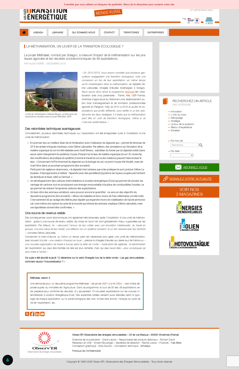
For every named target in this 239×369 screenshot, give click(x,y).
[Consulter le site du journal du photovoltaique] (189, 242)
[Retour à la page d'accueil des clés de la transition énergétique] (43, 10)
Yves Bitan (176, 342)
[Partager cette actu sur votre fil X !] (27, 314)
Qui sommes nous (83, 32)
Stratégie (175, 120)
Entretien (175, 130)
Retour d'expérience (181, 127)
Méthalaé (130, 91)
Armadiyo (145, 345)
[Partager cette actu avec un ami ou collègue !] (42, 314)
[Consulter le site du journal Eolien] (189, 225)
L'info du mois (178, 114)
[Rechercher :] (187, 145)
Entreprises (156, 32)
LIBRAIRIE (57, 32)
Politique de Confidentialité (86, 350)
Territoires (131, 32)
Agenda (38, 32)
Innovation (176, 111)
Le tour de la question (182, 124)
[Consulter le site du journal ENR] (189, 207)
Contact (109, 32)
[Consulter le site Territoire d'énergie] (209, 20)
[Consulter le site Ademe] (191, 20)
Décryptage (177, 117)
